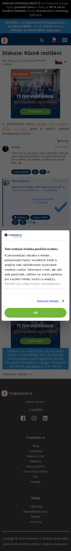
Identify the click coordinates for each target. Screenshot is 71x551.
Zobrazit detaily (48, 301)
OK (35, 312)
